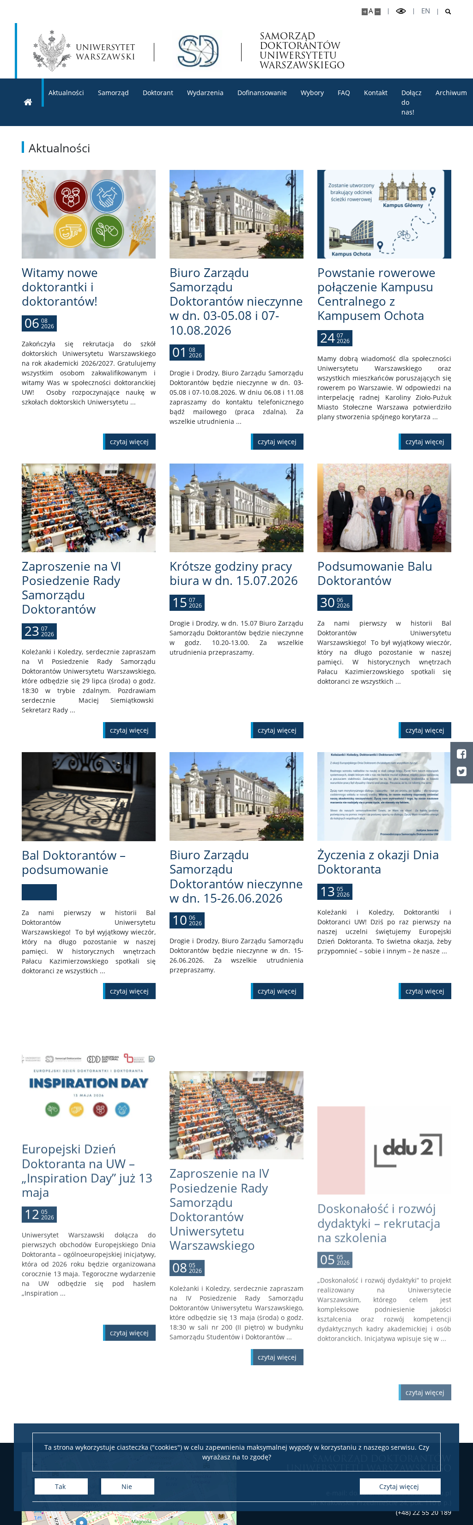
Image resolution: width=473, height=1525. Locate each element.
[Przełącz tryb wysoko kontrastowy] (401, 11)
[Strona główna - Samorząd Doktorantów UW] (197, 51)
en (425, 10)
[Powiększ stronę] (365, 11)
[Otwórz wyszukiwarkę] (444, 12)
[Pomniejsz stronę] (378, 11)
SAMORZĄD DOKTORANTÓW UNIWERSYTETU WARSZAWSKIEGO (302, 50)
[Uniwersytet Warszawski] (84, 51)
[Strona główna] (28, 102)
